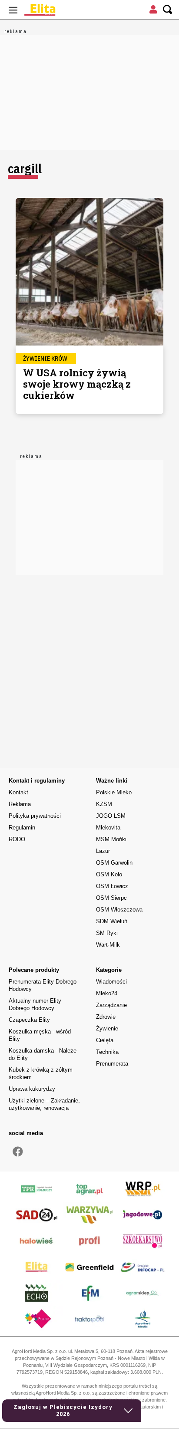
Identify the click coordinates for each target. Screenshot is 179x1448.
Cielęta (104, 1040)
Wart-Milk (108, 944)
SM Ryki (107, 933)
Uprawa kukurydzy (32, 1089)
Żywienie (107, 1028)
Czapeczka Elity (29, 1020)
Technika (107, 1052)
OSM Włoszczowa (119, 909)
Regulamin (22, 827)
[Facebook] (18, 1152)
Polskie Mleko (114, 792)
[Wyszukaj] (167, 10)
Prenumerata (112, 1063)
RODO (17, 839)
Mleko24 (106, 993)
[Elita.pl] (61, 10)
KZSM (104, 804)
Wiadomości (111, 981)
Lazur (103, 851)
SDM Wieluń (111, 921)
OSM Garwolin (114, 862)
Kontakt (18, 792)
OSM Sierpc (111, 898)
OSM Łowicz (112, 886)
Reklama (20, 804)
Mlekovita (108, 827)
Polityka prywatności (35, 816)
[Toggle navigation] (13, 10)
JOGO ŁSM (111, 816)
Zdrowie (106, 1017)
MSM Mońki (111, 839)
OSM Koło (109, 874)
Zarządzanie (111, 1005)
